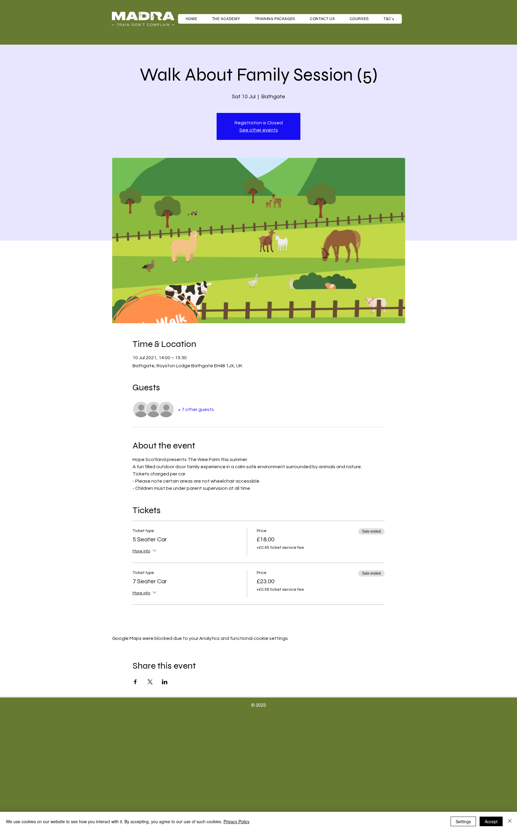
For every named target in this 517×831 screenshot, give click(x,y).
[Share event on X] (150, 681)
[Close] (509, 821)
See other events (258, 130)
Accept (491, 821)
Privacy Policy (236, 821)
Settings (463, 821)
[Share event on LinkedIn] (165, 681)
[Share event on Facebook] (135, 681)
